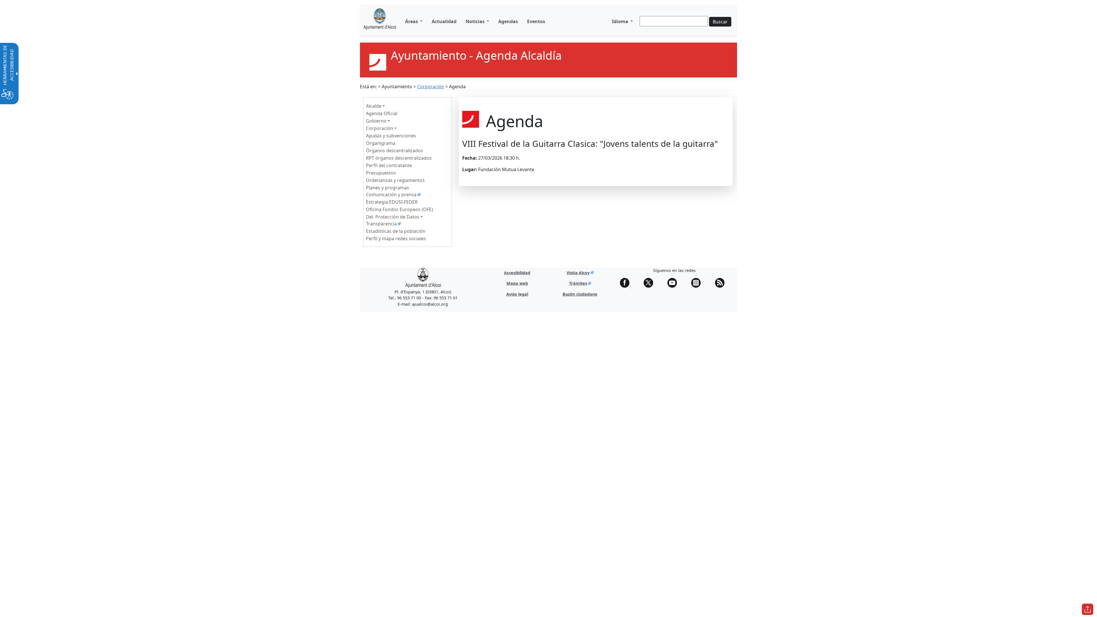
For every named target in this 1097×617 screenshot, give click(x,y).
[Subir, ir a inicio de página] (1087, 609)
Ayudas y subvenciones (391, 136)
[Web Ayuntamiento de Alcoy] (379, 21)
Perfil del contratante (389, 165)
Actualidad (444, 21)
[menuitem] (444, 21)
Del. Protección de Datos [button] (392, 217)
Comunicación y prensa (391, 194)
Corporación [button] (379, 128)
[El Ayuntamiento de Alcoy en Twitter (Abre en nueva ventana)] (650, 283)
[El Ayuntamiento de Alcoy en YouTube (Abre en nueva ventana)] (674, 283)
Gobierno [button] (376, 121)
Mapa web (517, 283)
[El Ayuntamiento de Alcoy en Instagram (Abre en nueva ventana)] (698, 283)
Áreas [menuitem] (412, 21)
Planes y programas (387, 188)
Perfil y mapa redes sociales (396, 238)
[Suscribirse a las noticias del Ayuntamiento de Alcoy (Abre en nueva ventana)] (721, 283)
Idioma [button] (620, 21)
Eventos (536, 21)
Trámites (578, 283)
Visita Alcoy (578, 272)
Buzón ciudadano (579, 294)
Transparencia (381, 224)
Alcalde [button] (373, 106)
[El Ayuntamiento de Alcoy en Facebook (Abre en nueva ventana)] (627, 283)
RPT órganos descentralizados (399, 158)
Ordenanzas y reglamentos (395, 180)
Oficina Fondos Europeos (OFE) (399, 209)
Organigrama (380, 143)
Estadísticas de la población (395, 231)
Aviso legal (517, 294)
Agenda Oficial (381, 113)
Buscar (720, 22)
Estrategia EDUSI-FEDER (392, 202)
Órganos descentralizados (394, 150)
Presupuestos (381, 173)
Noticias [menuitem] (476, 21)
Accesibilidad (517, 272)
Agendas (508, 21)
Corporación (430, 86)
